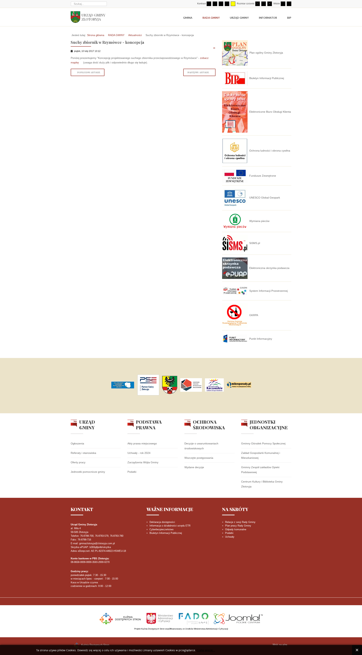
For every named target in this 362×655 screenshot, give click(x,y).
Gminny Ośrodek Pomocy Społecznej (263, 443)
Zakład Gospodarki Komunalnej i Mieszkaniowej (260, 455)
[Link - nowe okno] (122, 385)
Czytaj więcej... (206, 650)
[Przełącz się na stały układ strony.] (283, 4)
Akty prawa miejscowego (142, 443)
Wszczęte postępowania (198, 457)
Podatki (131, 471)
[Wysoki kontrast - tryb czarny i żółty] (227, 4)
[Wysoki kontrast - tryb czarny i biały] (221, 4)
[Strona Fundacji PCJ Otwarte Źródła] (238, 618)
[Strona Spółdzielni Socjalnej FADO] (194, 618)
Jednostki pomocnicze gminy (88, 471)
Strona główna (95, 35)
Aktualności (135, 35)
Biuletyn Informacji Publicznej (166, 533)
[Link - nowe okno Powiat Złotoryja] (169, 385)
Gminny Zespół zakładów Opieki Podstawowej (260, 470)
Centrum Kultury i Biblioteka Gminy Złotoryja (262, 484)
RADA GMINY (116, 35)
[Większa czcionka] (269, 4)
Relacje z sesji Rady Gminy (240, 522)
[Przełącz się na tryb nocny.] (215, 4)
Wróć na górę (280, 644)
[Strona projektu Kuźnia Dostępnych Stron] (120, 618)
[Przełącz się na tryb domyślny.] (209, 4)
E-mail (214, 48)
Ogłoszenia (77, 443)
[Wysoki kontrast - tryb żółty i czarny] (233, 4)
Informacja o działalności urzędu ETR (170, 525)
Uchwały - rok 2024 (138, 452)
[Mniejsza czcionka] (257, 4)
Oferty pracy (78, 462)
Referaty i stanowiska (83, 452)
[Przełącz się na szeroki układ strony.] (289, 4)
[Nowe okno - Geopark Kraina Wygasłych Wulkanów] (191, 385)
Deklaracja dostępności (162, 522)
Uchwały (229, 536)
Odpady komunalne (235, 529)
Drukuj (210, 48)
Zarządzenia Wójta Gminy (142, 462)
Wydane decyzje (194, 467)
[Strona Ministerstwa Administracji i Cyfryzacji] (160, 618)
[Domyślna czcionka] (263, 4)
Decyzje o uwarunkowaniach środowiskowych (201, 446)
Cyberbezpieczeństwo (161, 529)
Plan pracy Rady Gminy (238, 525)
